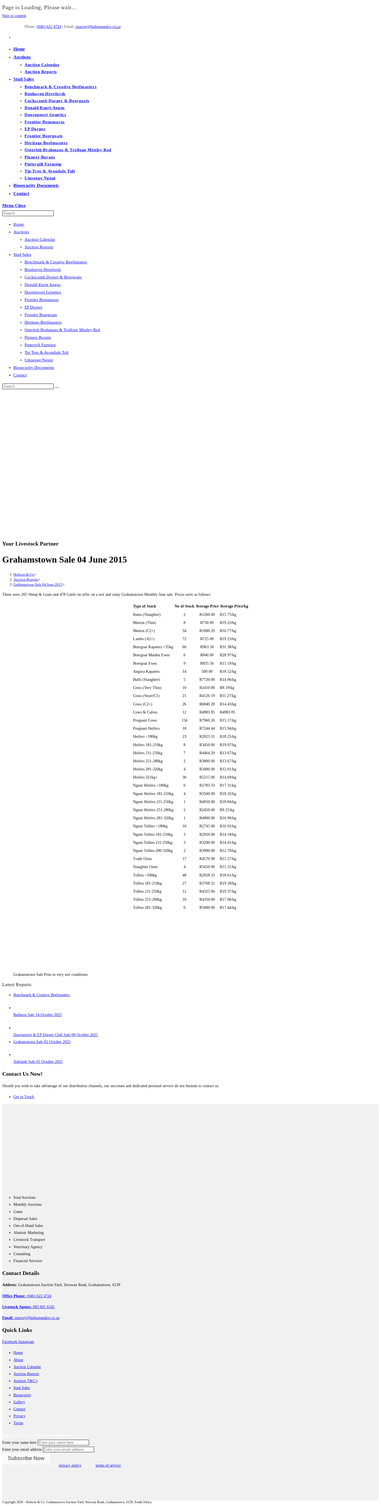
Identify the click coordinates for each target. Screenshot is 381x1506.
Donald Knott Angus (43, 284)
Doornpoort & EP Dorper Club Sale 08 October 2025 (55, 1035)
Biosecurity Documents (33, 367)
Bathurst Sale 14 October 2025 (37, 1015)
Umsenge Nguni (39, 360)
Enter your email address (22, 1449)
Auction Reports (39, 247)
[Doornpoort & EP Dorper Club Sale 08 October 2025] (18, 1028)
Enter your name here (19, 1442)
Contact (20, 375)
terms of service (108, 1465)
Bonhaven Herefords (43, 269)
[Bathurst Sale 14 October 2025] (18, 1008)
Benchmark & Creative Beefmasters (56, 262)
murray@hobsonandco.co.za (97, 27)
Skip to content (14, 16)
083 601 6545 (28, 1307)
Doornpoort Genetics (43, 292)
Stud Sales (22, 254)
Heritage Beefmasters (43, 322)
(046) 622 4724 (49, 27)
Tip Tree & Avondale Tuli (47, 352)
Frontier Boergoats (41, 315)
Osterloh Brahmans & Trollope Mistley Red (62, 330)
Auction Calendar (40, 239)
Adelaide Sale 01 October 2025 (38, 1062)
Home (18, 224)
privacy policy (70, 1465)
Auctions (21, 232)
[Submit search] (57, 387)
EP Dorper (33, 307)
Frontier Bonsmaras (42, 299)
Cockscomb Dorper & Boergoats (53, 277)
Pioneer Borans (38, 337)
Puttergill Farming (40, 345)
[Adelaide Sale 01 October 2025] (18, 1055)
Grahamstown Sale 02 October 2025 (42, 1042)
